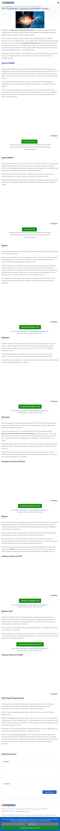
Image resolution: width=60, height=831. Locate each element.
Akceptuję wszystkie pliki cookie (30, 828)
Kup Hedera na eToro (29, 141)
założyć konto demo (21, 331)
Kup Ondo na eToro (29, 229)
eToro (49, 734)
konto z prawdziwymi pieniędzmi (37, 331)
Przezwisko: (6, 783)
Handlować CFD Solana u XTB (30, 327)
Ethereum (10, 423)
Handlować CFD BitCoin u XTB (30, 600)
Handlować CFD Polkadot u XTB (30, 406)
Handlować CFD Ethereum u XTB (30, 506)
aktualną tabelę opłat (20, 734)
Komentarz (6, 761)
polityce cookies (22, 821)
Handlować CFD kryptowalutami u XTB (30, 644)
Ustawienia (31, 824)
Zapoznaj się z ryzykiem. (30, 149)
